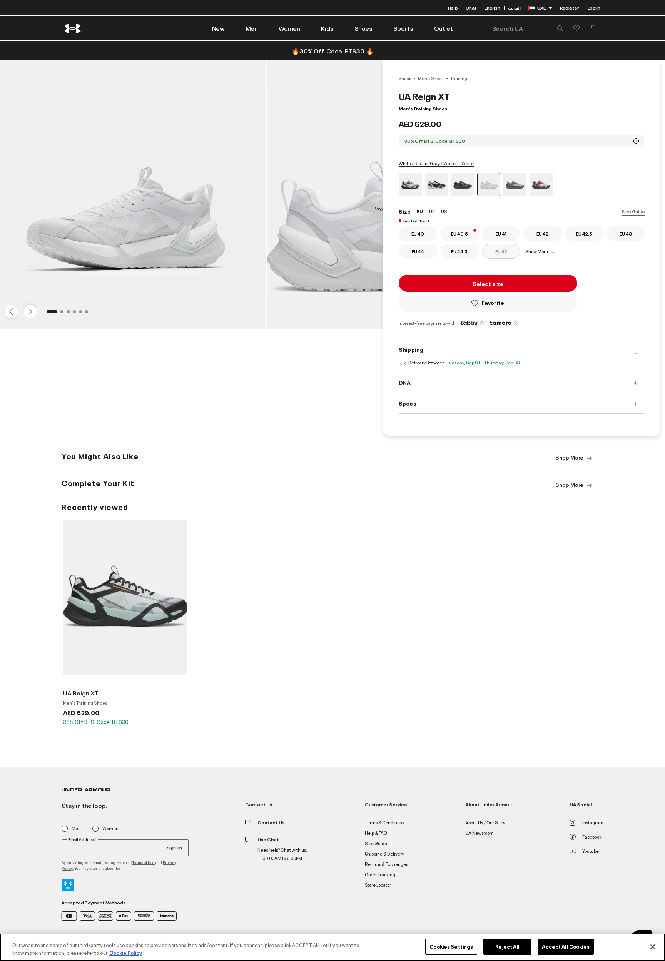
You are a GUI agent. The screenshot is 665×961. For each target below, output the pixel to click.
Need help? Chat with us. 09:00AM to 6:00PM (282, 853)
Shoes (405, 78)
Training (458, 78)
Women (110, 828)
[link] (218, 28)
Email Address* (82, 839)
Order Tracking (380, 874)
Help (453, 7)
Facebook (592, 836)
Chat (471, 7)
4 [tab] (76, 314)
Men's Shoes (430, 78)
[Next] (29, 311)
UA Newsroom (479, 832)
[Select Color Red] (541, 184)
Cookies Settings (451, 946)
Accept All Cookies (565, 946)
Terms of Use (143, 862)
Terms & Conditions (384, 822)
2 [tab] (64, 314)
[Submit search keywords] (558, 28)
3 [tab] (70, 314)
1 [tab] (50, 314)
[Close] (652, 946)
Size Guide (633, 211)
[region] (332, 947)
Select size (488, 283)
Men (76, 828)
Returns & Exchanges (386, 864)
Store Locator (378, 884)
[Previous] (9, 311)
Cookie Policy (125, 952)
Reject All (507, 946)
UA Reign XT (81, 693)
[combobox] (527, 28)
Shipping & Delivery (384, 853)
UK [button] (432, 211)
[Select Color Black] (436, 184)
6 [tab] (89, 314)
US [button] (444, 211)
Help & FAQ (376, 832)
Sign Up (174, 847)
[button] (251, 28)
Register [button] (569, 7)
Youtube (590, 850)
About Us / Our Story (485, 822)
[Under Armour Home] (73, 28)
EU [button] (420, 211)
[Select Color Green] (410, 184)
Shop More (570, 457)
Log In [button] (594, 7)
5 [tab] (83, 314)
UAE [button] (541, 7)
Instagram (592, 822)
